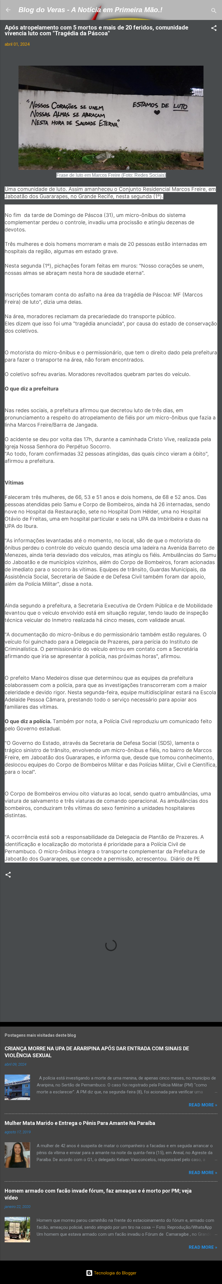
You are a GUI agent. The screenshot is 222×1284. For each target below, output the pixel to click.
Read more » (203, 1105)
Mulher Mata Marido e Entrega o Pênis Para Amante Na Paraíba (80, 1123)
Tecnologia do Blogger (114, 1273)
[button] (213, 29)
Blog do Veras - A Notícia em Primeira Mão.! (90, 10)
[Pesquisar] (213, 12)
